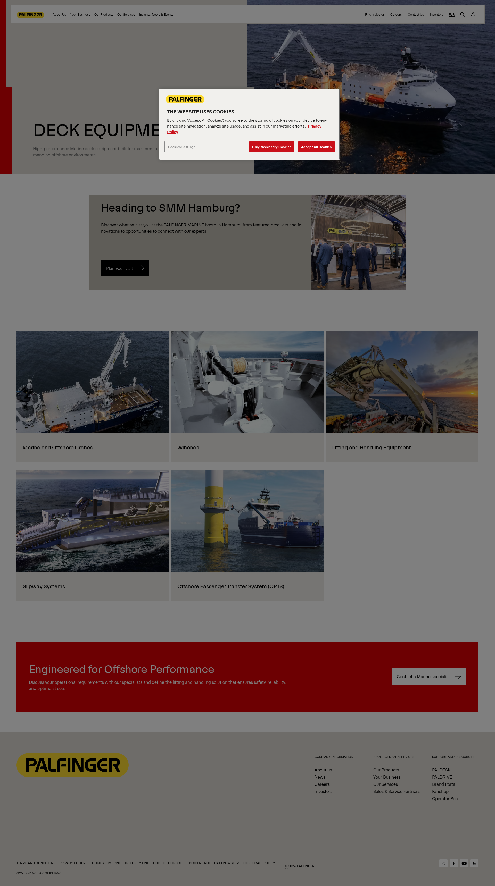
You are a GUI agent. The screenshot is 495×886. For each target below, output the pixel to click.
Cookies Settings (182, 147)
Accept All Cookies (316, 147)
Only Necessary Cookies (271, 147)
